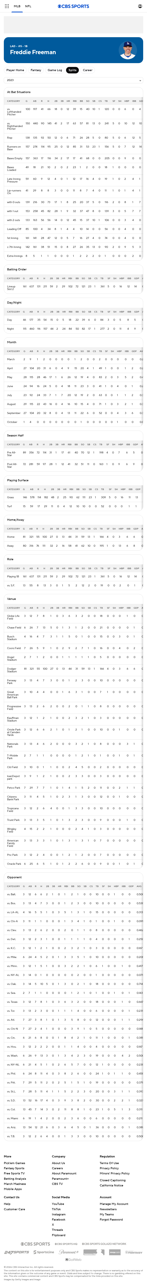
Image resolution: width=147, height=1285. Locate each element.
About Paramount (64, 1173)
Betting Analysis (15, 1179)
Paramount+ (60, 1179)
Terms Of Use (109, 1163)
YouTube (58, 1204)
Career (87, 70)
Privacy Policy (109, 1168)
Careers (57, 1168)
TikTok (56, 1209)
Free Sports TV (14, 1173)
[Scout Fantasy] (134, 1252)
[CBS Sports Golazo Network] (104, 1243)
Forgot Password (111, 1220)
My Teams (107, 1214)
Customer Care (14, 1209)
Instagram (59, 1214)
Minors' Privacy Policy (115, 1173)
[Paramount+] (69, 1251)
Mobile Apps (13, 1189)
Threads (57, 1230)
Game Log (55, 70)
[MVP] (115, 1251)
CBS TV (57, 1184)
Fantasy (36, 70)
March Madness (15, 1184)
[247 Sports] (16, 1251)
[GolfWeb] (73, 1260)
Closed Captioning (113, 1180)
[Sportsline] (44, 1252)
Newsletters (108, 1209)
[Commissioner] (94, 1251)
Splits (72, 70)
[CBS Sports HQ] (66, 1244)
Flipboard (58, 1235)
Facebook (58, 1220)
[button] (6, 6)
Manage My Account (114, 1204)
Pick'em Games (14, 1163)
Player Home (15, 70)
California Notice (111, 1185)
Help (7, 1204)
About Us (58, 1163)
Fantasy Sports (14, 1168)
